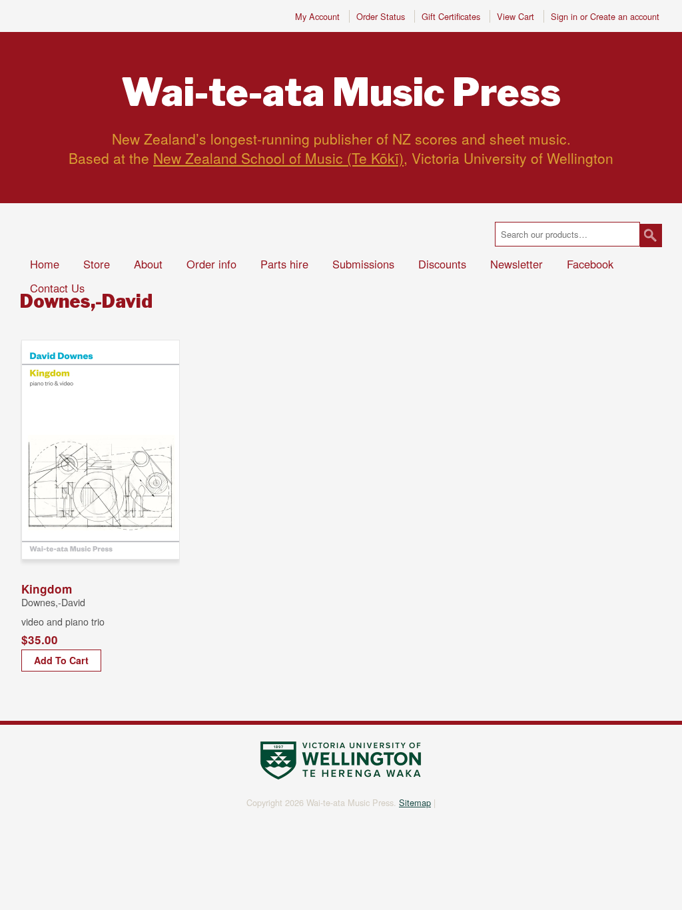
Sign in (564, 16)
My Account (317, 16)
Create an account (624, 16)
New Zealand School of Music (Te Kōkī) (278, 158)
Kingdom (46, 589)
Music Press (341, 92)
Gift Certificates (451, 16)
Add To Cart (61, 660)
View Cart (517, 16)
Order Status (380, 16)
